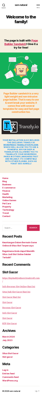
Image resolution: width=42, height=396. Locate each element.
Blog (4, 181)
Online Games (9, 200)
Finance (6, 191)
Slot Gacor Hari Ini (11, 297)
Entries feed (8, 373)
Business (6, 184)
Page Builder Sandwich (21, 42)
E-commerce (8, 187)
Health (5, 194)
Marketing (7, 197)
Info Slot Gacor (9, 313)
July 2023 (7, 340)
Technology (8, 210)
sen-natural (21, 5)
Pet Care (6, 203)
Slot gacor (7, 357)
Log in (5, 370)
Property (6, 206)
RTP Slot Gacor (9, 323)
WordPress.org (10, 380)
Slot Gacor (7, 302)
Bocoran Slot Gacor (11, 307)
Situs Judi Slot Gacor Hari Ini (16, 292)
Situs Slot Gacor (10, 353)
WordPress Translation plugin (20, 145)
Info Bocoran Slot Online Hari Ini (18, 286)
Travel (5, 213)
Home (5, 178)
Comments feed (10, 377)
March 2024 (8, 336)
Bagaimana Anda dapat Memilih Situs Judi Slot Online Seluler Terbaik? (18, 254)
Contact (6, 216)
